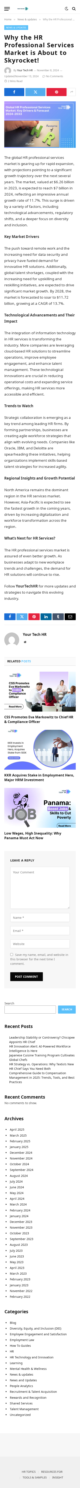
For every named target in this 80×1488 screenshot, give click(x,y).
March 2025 (18, 1135)
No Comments (54, 76)
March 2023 (18, 1273)
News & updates (16, 27)
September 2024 (21, 1170)
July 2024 (16, 1181)
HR (12, 1351)
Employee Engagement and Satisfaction (38, 1334)
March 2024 (18, 1204)
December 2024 (21, 1153)
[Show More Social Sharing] (72, 92)
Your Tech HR (25, 70)
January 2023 (19, 1285)
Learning (16, 1363)
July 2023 (16, 1251)
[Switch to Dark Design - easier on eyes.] (66, 9)
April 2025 (17, 1129)
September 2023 (21, 1239)
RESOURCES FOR (52, 1472)
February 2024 (20, 1210)
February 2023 (20, 1279)
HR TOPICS (29, 1472)
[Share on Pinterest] (57, 92)
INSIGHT (57, 1477)
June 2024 (17, 1187)
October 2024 (19, 1164)
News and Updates (23, 1380)
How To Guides (20, 1346)
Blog (13, 1323)
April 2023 (17, 1268)
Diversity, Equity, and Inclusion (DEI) (35, 1328)
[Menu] (7, 9)
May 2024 (16, 1193)
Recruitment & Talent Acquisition (33, 1392)
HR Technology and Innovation (32, 1357)
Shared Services (21, 1403)
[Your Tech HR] (38, 8)
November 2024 (21, 1158)
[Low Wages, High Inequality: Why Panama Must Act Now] (40, 808)
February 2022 (20, 1297)
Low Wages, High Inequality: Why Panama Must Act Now (32, 835)
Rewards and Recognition (28, 1398)
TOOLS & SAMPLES (35, 1477)
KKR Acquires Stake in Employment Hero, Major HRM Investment (39, 777)
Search (9, 1003)
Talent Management (24, 1409)
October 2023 (19, 1233)
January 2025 (19, 1147)
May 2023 (16, 1262)
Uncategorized (20, 1415)
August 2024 (19, 1176)
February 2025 (20, 1141)
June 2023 (17, 1256)
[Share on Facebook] (14, 92)
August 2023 (19, 1245)
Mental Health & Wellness (28, 1369)
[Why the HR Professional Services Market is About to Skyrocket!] (40, 124)
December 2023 (21, 1222)
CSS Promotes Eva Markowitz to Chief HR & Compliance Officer (38, 719)
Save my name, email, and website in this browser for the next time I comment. (39, 959)
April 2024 (17, 1199)
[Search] (73, 9)
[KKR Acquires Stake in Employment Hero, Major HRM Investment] (40, 750)
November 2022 (21, 1291)
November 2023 (21, 1227)
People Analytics (21, 1386)
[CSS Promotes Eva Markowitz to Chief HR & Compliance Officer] (40, 692)
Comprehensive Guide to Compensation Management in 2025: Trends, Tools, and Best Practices (41, 1077)
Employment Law (22, 1340)
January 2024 (19, 1216)
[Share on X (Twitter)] (35, 92)
